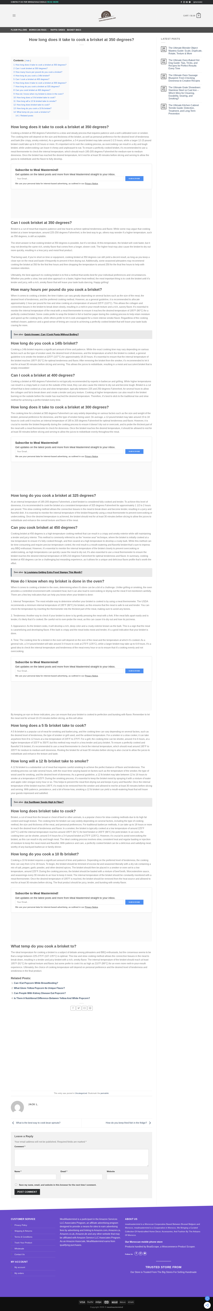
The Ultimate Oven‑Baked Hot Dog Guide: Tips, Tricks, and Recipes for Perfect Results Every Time (184, 64)
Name (17, 1171)
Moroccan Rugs (38, 30)
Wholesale (19, 1248)
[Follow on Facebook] (181, 2)
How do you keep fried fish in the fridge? (127, 1123)
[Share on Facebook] (73, 1008)
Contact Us (19, 1254)
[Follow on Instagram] (184, 2)
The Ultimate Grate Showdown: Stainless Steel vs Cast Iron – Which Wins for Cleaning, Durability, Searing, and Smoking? (185, 93)
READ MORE (53, 2)
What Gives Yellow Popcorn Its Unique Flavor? (39, 988)
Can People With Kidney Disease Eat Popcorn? (40, 993)
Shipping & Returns (23, 1231)
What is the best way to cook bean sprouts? (38, 1123)
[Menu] (14, 15)
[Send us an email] (187, 2)
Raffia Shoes (58, 30)
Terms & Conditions (23, 1237)
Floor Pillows (19, 30)
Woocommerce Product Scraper (178, 1246)
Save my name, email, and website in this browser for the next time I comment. (57, 1185)
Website (111, 1171)
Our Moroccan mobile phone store (144, 1242)
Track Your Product (23, 1242)
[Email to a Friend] (84, 1008)
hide (28, 61)
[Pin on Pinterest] (90, 1008)
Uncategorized (81, 1093)
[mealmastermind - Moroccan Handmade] (106, 15)
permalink (105, 1093)
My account (19, 1267)
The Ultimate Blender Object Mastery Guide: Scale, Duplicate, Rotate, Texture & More (185, 51)
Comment (19, 1146)
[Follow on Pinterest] (190, 2)
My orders (19, 1273)
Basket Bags (74, 30)
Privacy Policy (20, 1225)
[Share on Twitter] (78, 1008)
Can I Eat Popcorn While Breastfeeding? (36, 983)
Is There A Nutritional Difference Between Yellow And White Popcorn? (52, 998)
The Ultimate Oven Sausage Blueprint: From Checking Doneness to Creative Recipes (184, 78)
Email (64, 1171)
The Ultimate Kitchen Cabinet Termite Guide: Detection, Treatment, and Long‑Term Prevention (184, 109)
